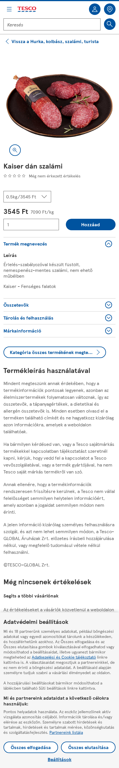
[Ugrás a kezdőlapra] (27, 9)
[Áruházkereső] (110, 9)
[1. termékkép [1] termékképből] (59, 106)
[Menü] (9, 9)
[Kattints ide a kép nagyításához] (15, 150)
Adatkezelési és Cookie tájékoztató (64, 657)
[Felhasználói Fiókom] (95, 9)
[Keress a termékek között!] (110, 24)
